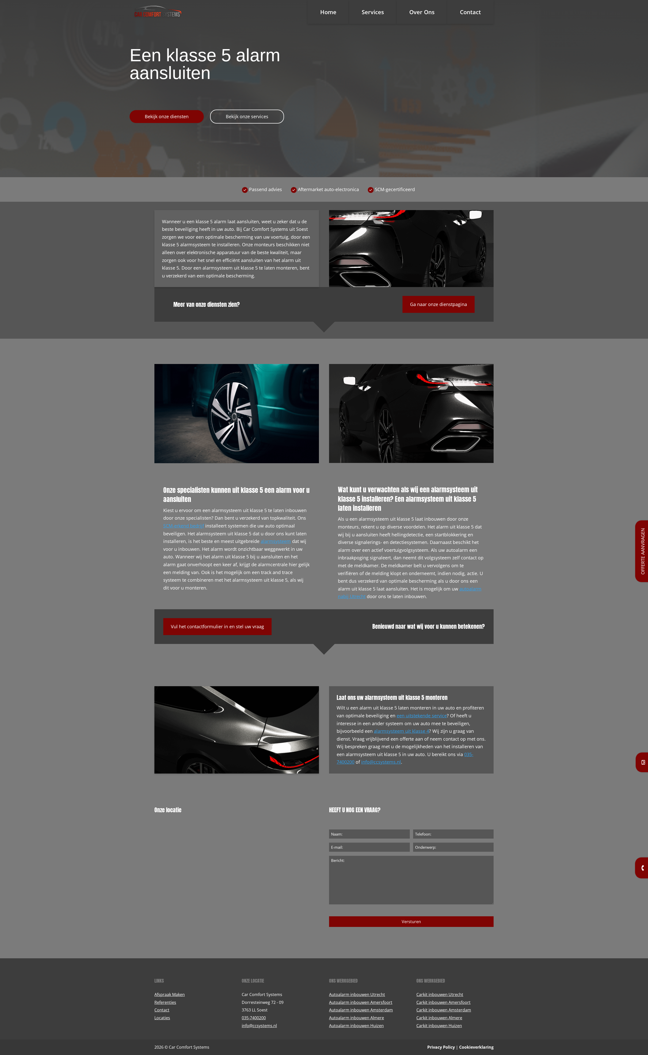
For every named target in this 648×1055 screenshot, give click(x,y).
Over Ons (422, 12)
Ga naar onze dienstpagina (438, 304)
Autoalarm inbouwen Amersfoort (360, 1002)
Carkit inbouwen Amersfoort (443, 1002)
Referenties (165, 1002)
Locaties (162, 1018)
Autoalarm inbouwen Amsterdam (361, 1010)
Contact (470, 12)
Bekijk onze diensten (167, 116)
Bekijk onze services (247, 116)
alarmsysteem (276, 541)
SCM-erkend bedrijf (183, 526)
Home (328, 12)
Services (373, 12)
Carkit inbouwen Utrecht (439, 994)
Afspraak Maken (169, 994)
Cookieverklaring (476, 1047)
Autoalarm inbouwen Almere (356, 1018)
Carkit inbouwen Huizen (439, 1025)
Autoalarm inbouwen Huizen (356, 1025)
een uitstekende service (422, 716)
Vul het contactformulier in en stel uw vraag (217, 626)
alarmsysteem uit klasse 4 (401, 731)
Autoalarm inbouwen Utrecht (357, 994)
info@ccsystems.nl (381, 762)
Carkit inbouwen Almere (439, 1018)
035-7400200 (254, 1018)
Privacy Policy (441, 1047)
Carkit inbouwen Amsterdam (443, 1010)
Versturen (411, 921)
